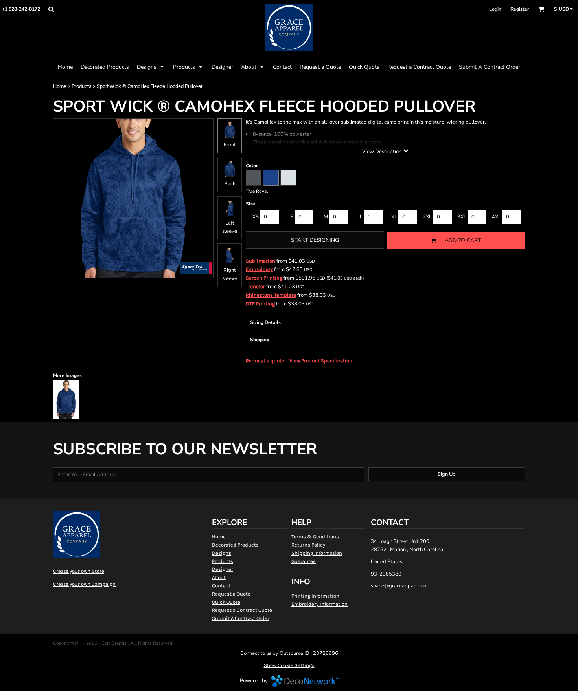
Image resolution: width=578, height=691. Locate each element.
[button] (51, 9)
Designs (221, 553)
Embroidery (259, 269)
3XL (461, 216)
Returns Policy (308, 545)
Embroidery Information (319, 604)
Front (230, 144)
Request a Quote (231, 594)
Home (59, 86)
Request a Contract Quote (242, 610)
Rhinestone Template (271, 295)
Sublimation (260, 261)
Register (519, 9)
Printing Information (315, 596)
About (219, 577)
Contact (221, 586)
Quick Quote (226, 602)
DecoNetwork (305, 681)
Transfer (255, 286)
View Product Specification (320, 361)
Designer (222, 569)
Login (495, 9)
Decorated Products (235, 545)
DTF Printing (260, 304)
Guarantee (303, 561)
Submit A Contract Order (240, 618)
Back (230, 183)
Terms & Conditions (315, 536)
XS (255, 216)
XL (394, 216)
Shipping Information (316, 553)
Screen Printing (264, 278)
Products (82, 86)
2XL (427, 216)
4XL (496, 216)
